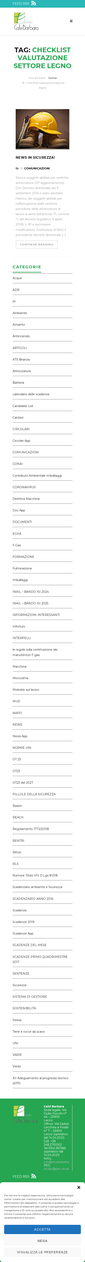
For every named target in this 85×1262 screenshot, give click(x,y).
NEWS (17, 724)
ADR (16, 290)
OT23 (16, 771)
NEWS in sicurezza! (35, 158)
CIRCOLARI (21, 429)
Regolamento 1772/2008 (31, 829)
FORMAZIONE (23, 557)
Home (52, 78)
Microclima (20, 678)
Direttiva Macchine (26, 499)
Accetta (42, 1229)
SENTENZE (21, 973)
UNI (15, 1043)
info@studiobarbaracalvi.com (64, 1162)
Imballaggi (20, 580)
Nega (43, 1241)
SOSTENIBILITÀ (24, 1008)
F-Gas (17, 545)
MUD (16, 701)
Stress (17, 1020)
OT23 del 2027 (23, 783)
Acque (17, 278)
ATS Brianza (21, 359)
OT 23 (17, 759)
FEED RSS (21, 4)
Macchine (20, 666)
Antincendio (21, 336)
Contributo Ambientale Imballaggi (37, 475)
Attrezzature (22, 371)
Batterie (18, 383)
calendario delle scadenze (31, 394)
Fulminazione (22, 568)
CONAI (18, 464)
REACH (18, 817)
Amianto (19, 324)
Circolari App (21, 441)
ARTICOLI (20, 348)
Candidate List (23, 406)
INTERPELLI (22, 638)
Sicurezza (19, 985)
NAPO (17, 713)
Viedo (17, 1066)
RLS (16, 864)
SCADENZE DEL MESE (30, 945)
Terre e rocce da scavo (29, 1031)
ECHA (17, 534)
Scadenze (20, 910)
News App (20, 736)
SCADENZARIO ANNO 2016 (33, 899)
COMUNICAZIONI (37, 168)
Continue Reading (37, 244)
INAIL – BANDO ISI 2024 (31, 592)
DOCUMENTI (22, 522)
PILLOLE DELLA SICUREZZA (34, 794)
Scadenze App (23, 933)
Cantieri (18, 417)
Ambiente (20, 313)
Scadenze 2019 (23, 922)
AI (14, 301)
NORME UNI (22, 748)
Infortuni (19, 626)
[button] (79, 1187)
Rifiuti (17, 852)
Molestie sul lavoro (26, 690)
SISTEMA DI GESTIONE (30, 997)
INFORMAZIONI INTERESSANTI (36, 615)
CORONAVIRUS (24, 487)
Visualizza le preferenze (42, 1252)
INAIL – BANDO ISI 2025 (30, 603)
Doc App (19, 510)
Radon (17, 806)
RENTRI (18, 841)
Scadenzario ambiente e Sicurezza (37, 887)
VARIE (17, 1055)
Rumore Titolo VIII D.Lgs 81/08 (35, 875)
